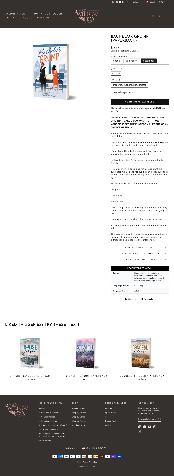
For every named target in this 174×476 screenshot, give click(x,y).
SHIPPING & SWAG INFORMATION (140, 254)
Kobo (107, 417)
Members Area (78, 425)
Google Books (111, 421)
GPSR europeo (45, 440)
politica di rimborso (46, 417)
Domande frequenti (49, 14)
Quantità (117, 69)
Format (116, 80)
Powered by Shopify (87, 466)
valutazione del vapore (48, 429)
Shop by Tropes (79, 421)
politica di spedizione (47, 421)
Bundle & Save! (78, 408)
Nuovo (28, 18)
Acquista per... (17, 14)
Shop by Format (79, 413)
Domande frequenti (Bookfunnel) (52, 425)
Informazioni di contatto (48, 413)
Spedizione (116, 51)
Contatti (12, 18)
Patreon (43, 18)
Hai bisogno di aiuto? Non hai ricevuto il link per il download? (51, 434)
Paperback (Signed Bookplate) (129, 85)
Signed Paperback (123, 92)
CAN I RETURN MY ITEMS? (140, 260)
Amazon (108, 408)
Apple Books (110, 413)
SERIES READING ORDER (139, 248)
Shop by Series (78, 417)
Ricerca (41, 408)
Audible (108, 425)
